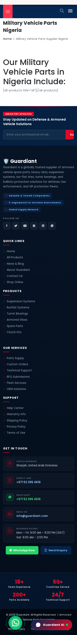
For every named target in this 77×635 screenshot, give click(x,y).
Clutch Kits (14, 332)
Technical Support (19, 370)
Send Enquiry (57, 550)
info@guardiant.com (32, 516)
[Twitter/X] (16, 226)
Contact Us (15, 276)
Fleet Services (16, 383)
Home (7, 39)
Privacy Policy (16, 427)
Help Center (15, 408)
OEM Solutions (16, 389)
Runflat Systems (18, 307)
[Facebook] (6, 226)
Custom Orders (17, 364)
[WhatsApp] (52, 226)
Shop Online (15, 282)
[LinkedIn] (43, 226)
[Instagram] (34, 226)
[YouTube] (25, 226)
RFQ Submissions (18, 377)
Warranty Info (16, 414)
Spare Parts (15, 326)
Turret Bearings (17, 314)
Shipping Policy (17, 420)
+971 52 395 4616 (28, 482)
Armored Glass (17, 320)
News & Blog (15, 264)
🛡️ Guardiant (20, 161)
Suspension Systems (21, 301)
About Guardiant (18, 270)
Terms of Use (16, 433)
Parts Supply (15, 358)
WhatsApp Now (24, 550)
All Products (15, 257)
